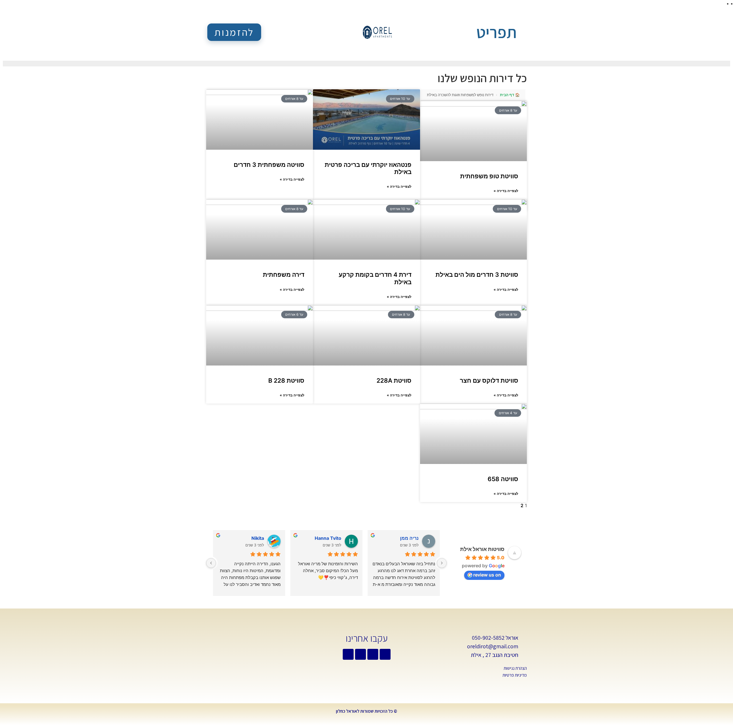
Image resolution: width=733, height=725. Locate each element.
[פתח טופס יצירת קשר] (522, 33)
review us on (487, 575)
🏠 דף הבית (510, 94)
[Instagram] (348, 654)
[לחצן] (442, 563)
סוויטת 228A (394, 380)
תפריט (496, 32)
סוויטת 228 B (286, 380)
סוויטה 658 (503, 479)
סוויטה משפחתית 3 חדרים (269, 164)
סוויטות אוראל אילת (482, 549)
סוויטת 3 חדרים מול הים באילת (477, 274)
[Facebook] (372, 654)
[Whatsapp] (385, 654)
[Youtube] (360, 654)
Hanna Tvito (328, 538)
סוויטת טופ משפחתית (489, 176)
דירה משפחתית (283, 274)
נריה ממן (409, 538)
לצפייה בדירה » (506, 191)
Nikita (257, 538)
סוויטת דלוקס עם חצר (489, 380)
